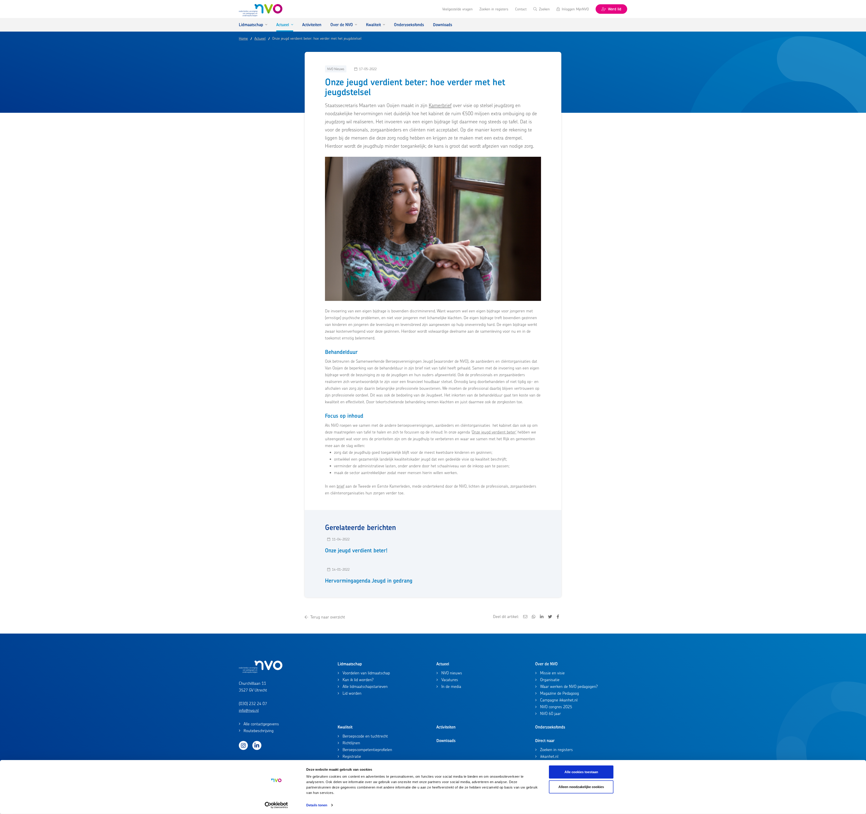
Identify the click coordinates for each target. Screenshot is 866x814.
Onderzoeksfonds (550, 727)
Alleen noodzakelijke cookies (581, 787)
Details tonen (316, 805)
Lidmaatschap (350, 664)
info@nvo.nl (249, 710)
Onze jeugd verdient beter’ (494, 432)
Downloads (446, 740)
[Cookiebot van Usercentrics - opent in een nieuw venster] (276, 805)
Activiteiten (446, 727)
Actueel (442, 664)
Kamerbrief (440, 105)
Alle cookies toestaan (581, 772)
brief (340, 486)
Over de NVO (546, 664)
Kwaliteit (345, 727)
